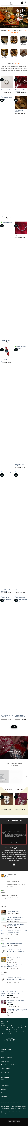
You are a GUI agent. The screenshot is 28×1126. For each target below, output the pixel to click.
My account (4, 1096)
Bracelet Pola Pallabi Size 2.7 (7, 360)
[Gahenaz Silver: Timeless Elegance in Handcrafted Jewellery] (12, 2)
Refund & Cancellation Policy (9, 1065)
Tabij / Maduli (18, 590)
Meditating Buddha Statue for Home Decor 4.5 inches (20, 717)
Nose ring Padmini (5, 89)
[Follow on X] (10, 1039)
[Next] (26, 776)
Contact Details (5, 1068)
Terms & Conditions (6, 1057)
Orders (3, 1082)
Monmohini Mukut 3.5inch (5, 215)
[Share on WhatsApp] (14, 864)
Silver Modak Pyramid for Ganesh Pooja (7, 716)
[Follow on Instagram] (7, 1039)
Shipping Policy (5, 1072)
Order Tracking (5, 1085)
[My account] (22, 2)
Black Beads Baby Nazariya (19, 111)
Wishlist (3, 1089)
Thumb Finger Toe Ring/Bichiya (19, 465)
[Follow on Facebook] (5, 1039)
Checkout (3, 1093)
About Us (3, 1054)
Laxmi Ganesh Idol (5, 340)
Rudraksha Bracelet (19, 235)
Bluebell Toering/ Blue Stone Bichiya (6, 590)
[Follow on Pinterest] (13, 1039)
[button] (2, 3)
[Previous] (1, 776)
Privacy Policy (5, 1061)
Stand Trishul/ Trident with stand (20, 90)
